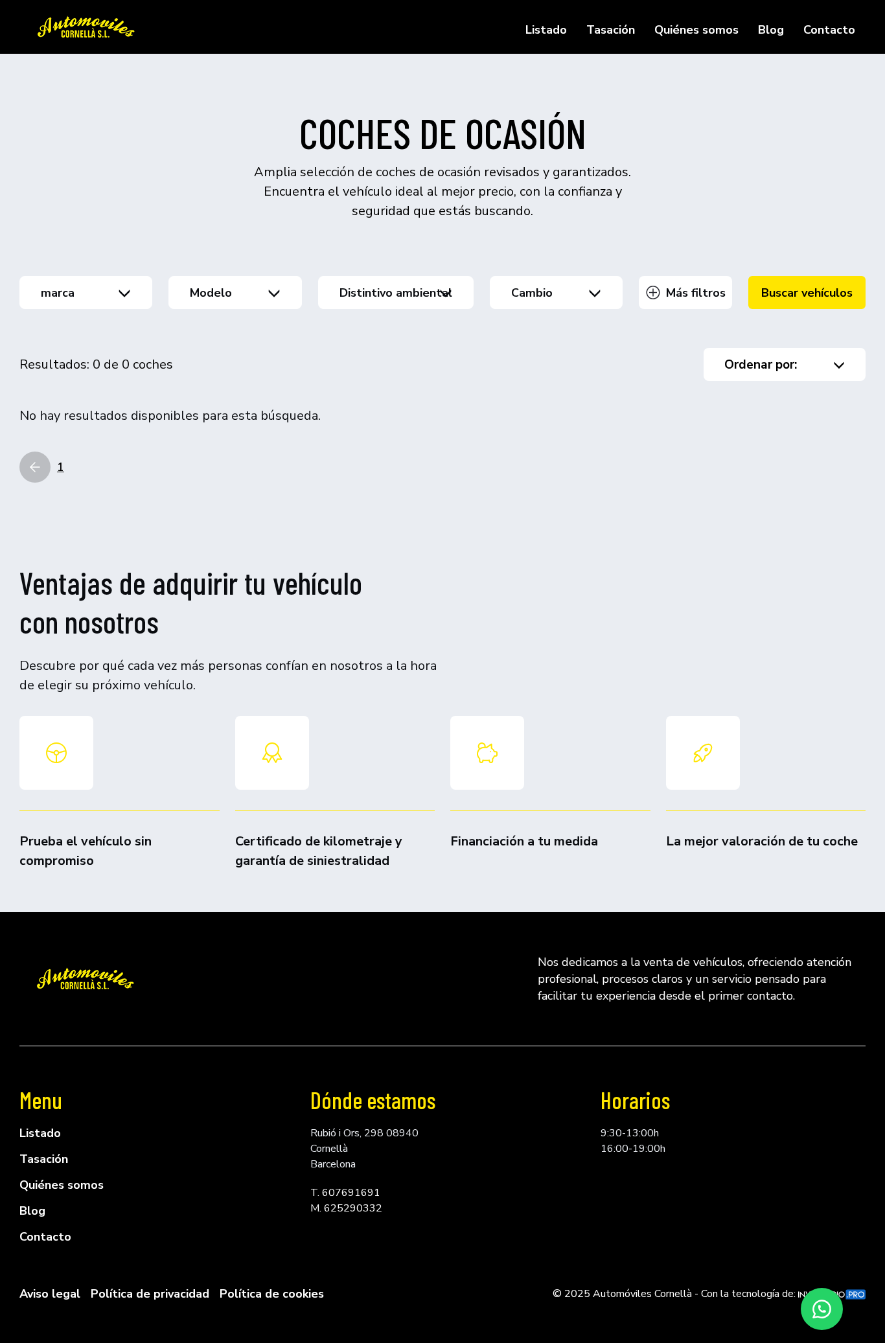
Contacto (829, 30)
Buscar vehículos (807, 293)
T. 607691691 (345, 1193)
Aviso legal (49, 1294)
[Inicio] (85, 27)
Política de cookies (272, 1294)
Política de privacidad (150, 1294)
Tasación (610, 30)
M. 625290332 (346, 1208)
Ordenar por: (760, 364)
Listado (546, 30)
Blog (771, 30)
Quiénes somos (696, 30)
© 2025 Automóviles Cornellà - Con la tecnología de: (675, 1294)
